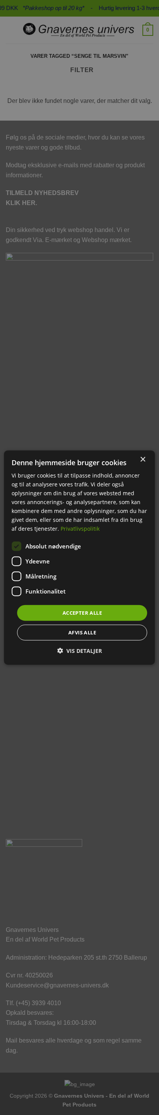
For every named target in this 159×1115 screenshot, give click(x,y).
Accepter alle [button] (82, 612)
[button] (79, 650)
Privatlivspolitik (80, 528)
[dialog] (79, 557)
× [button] (142, 459)
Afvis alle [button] (82, 632)
